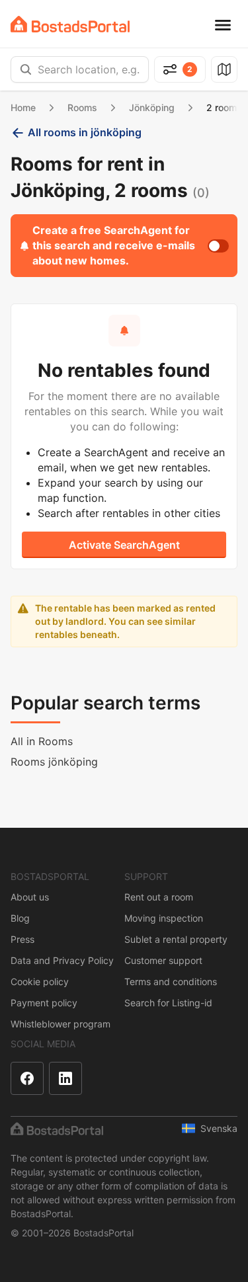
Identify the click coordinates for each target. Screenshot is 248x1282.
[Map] (224, 69)
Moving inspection (163, 918)
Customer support (163, 960)
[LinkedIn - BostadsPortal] (65, 1078)
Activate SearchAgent (124, 544)
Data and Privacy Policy (62, 960)
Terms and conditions (170, 981)
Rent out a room (158, 896)
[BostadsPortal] (70, 24)
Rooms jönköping (54, 761)
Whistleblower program (60, 1023)
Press (22, 939)
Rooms (82, 107)
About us (30, 896)
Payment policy (44, 1002)
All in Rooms (42, 741)
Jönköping (152, 107)
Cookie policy (40, 981)
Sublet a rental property (175, 939)
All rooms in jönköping (85, 132)
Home (23, 107)
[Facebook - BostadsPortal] (27, 1078)
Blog (20, 918)
